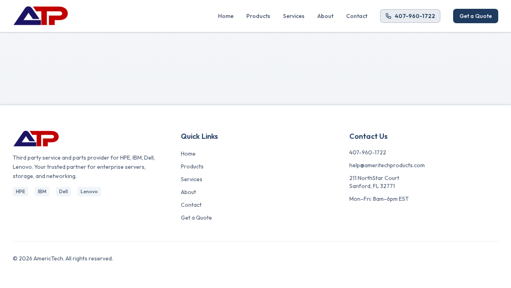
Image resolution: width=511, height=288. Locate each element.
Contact (356, 16)
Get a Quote (476, 16)
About (325, 16)
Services (294, 16)
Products (258, 16)
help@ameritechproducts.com (387, 165)
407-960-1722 (415, 16)
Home (226, 16)
